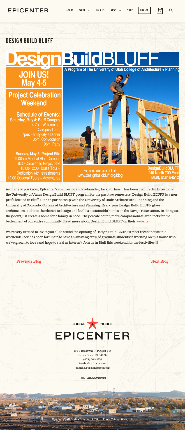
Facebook (84, 363)
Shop (130, 10)
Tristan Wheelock (122, 419)
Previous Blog (26, 261)
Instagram (99, 363)
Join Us (100, 10)
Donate (144, 10)
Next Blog (162, 261)
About (70, 10)
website (142, 221)
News (114, 10)
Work (82, 10)
